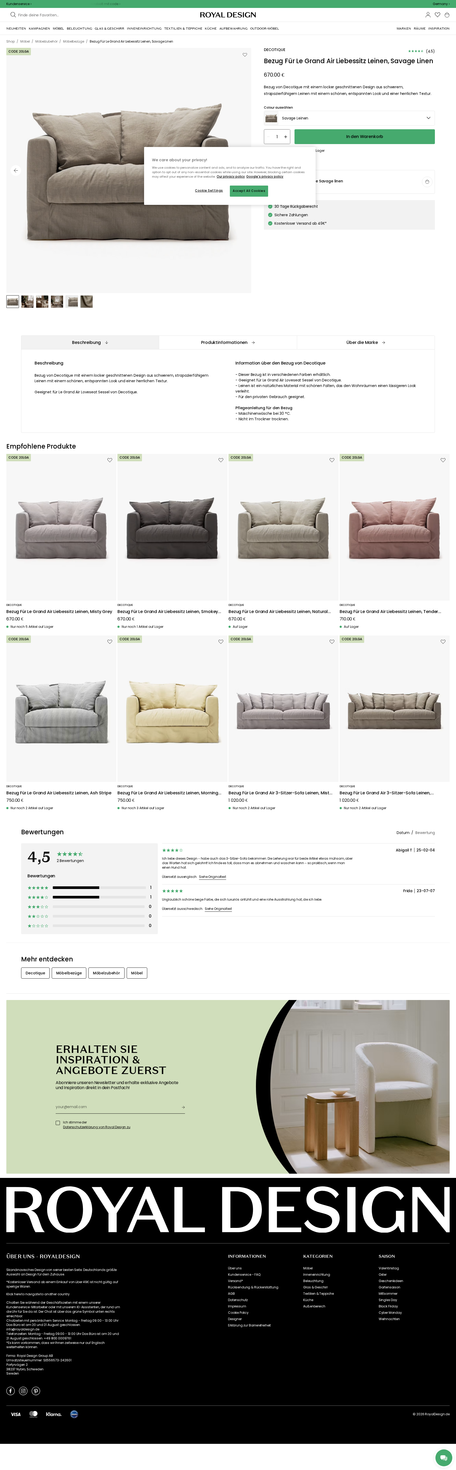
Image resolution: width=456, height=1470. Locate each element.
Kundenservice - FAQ (244, 1274)
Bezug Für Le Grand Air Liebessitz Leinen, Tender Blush (389, 612)
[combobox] (441, 4)
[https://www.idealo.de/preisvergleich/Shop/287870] (74, 1414)
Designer (235, 1319)
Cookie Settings (209, 190)
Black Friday (388, 1306)
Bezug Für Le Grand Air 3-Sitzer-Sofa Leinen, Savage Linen (385, 793)
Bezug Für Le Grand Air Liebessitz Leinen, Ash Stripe (58, 793)
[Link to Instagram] (23, 1390)
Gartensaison (389, 1287)
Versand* (235, 1281)
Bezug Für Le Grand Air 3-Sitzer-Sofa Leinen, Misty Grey (280, 793)
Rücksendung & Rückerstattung (253, 1287)
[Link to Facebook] (10, 1390)
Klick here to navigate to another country (37, 1294)
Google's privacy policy (264, 176)
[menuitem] (16, 28)
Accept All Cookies (249, 191)
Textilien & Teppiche (318, 1293)
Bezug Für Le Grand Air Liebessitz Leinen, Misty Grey (59, 612)
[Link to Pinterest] (36, 1390)
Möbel (307, 1268)
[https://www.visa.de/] (16, 1414)
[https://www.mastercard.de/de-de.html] (33, 1414)
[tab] (90, 342)
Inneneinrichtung (316, 1274)
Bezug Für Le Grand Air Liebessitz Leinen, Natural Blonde (278, 612)
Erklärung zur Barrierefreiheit (249, 1325)
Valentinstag (389, 1268)
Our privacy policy (231, 176)
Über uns (235, 1268)
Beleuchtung (313, 1281)
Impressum (237, 1306)
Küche (308, 1300)
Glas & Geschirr (315, 1287)
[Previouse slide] (16, 170)
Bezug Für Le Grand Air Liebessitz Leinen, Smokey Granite (167, 612)
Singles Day (388, 1300)
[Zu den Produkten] (349, 182)
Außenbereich (314, 1306)
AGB (231, 1293)
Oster (383, 1274)
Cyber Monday (390, 1312)
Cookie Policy (238, 1312)
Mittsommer (388, 1293)
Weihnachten (389, 1319)
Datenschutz (238, 1300)
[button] (441, 4)
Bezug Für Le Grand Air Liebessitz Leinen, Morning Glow (167, 793)
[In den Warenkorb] (427, 182)
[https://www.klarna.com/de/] (53, 1414)
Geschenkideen (391, 1281)
